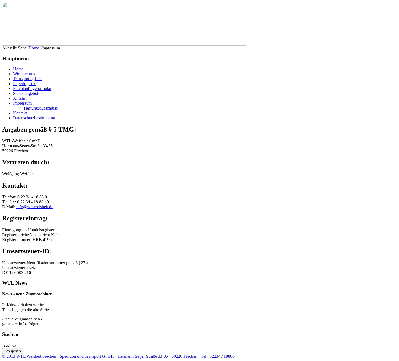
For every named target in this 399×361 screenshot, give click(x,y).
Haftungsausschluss (41, 108)
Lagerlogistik (24, 83)
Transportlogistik (27, 78)
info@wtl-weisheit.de (34, 206)
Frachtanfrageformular (32, 88)
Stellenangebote (26, 93)
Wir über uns (24, 73)
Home (33, 48)
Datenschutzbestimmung (34, 118)
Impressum (22, 103)
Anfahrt (19, 98)
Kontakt (20, 113)
